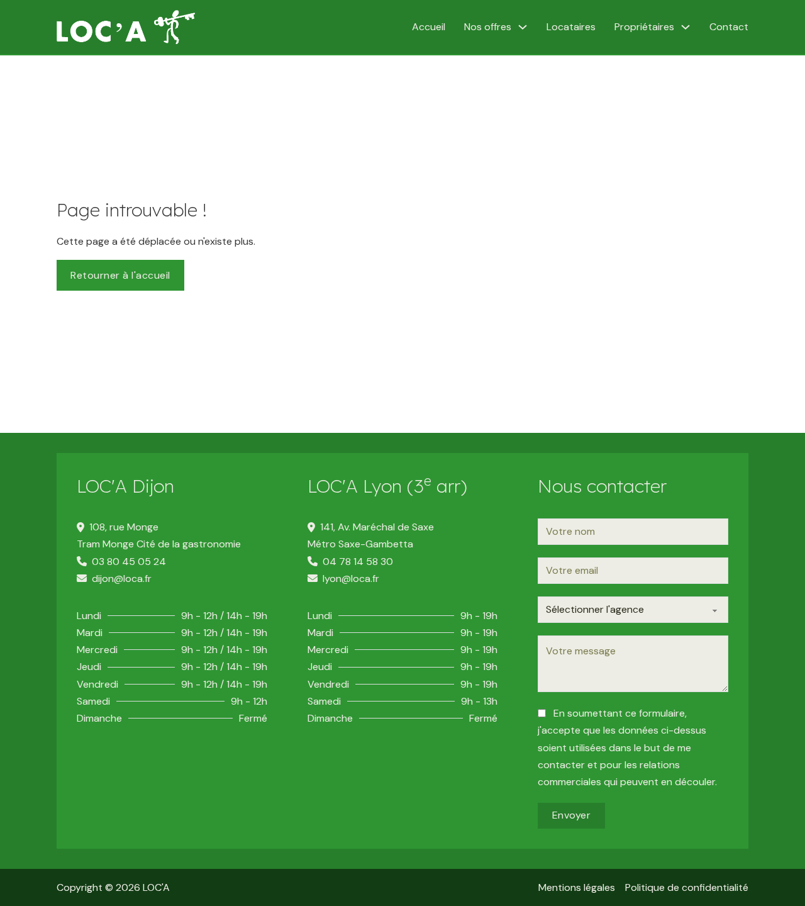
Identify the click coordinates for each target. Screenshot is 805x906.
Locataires (571, 26)
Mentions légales (576, 887)
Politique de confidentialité (686, 887)
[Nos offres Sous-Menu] (523, 27)
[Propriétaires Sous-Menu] (685, 27)
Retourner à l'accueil (120, 275)
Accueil (428, 26)
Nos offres (487, 26)
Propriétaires (644, 26)
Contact (728, 26)
